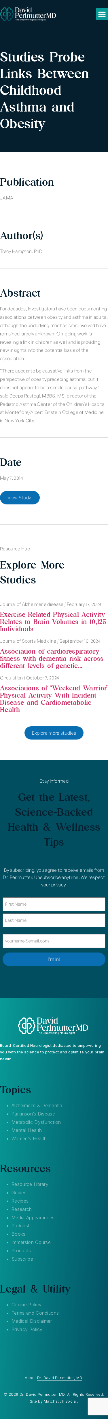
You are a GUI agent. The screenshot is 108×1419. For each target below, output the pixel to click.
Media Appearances (33, 1217)
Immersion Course (31, 1242)
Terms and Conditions (35, 1313)
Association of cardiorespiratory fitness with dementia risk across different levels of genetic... (52, 658)
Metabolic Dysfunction (36, 1122)
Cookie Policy (26, 1304)
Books (19, 1234)
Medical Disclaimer (32, 1321)
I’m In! (54, 959)
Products (21, 1250)
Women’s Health (29, 1138)
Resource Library (30, 1184)
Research (22, 1209)
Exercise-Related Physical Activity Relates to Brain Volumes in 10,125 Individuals (53, 621)
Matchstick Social (60, 1401)
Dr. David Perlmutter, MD (59, 1377)
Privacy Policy (27, 1329)
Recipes (20, 1201)
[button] (102, 14)
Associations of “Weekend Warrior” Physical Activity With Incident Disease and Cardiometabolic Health (54, 699)
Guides (19, 1192)
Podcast (20, 1225)
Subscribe (22, 1259)
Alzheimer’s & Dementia (37, 1105)
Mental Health (27, 1130)
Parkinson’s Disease (33, 1114)
